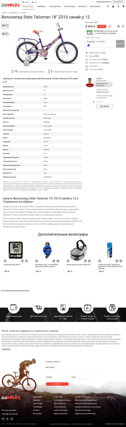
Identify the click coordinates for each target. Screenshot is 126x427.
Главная (4, 12)
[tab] (5, 25)
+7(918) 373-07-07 (103, 2)
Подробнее (6, 349)
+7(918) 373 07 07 (102, 92)
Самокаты (41, 6)
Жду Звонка (104, 106)
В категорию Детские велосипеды (16, 291)
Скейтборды (69, 6)
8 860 (119, 44)
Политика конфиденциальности (60, 424)
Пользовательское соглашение (82, 424)
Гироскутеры (55, 6)
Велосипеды (28, 6)
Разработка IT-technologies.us (115, 424)
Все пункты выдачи (8, 410)
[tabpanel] (47, 44)
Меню (27, 2)
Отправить (57, 384)
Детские (23, 12)
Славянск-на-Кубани (108, 33)
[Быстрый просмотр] (5, 260)
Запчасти (82, 6)
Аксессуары (95, 6)
